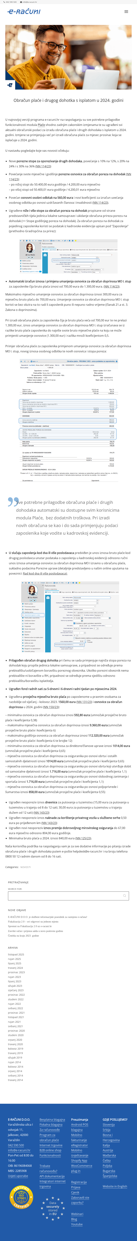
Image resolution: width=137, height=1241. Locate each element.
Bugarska (109, 1171)
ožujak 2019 (15, 1057)
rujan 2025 (14, 959)
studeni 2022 (16, 999)
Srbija (106, 1130)
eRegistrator (79, 1145)
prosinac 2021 (16, 1012)
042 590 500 (11, 2)
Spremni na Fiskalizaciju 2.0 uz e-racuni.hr (30, 926)
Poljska (107, 1166)
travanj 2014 (15, 1080)
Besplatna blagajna (52, 1120)
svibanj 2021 (15, 1026)
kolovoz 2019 (15, 1048)
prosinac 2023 (16, 972)
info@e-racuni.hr (30, 2)
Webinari (77, 1214)
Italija (106, 1145)
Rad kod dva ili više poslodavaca (44, 573)
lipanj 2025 (14, 963)
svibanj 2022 (15, 1008)
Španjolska (110, 1176)
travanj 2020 (15, 1044)
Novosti (26, 867)
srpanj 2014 (15, 1071)
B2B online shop (50, 1150)
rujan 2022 (14, 1003)
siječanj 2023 (16, 990)
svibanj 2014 (15, 1075)
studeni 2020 (16, 1035)
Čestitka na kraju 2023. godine (23, 935)
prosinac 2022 (16, 994)
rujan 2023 (14, 977)
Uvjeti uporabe (18, 1176)
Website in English (115, 1186)
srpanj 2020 (15, 1039)
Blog (74, 1219)
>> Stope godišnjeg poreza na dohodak (48, 221)
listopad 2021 (16, 1017)
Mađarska (109, 1155)
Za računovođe (50, 1130)
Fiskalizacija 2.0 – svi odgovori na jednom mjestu (33, 921)
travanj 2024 (15, 967)
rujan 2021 (14, 1021)
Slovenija (109, 1125)
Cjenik (75, 1192)
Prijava (75, 1187)
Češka (107, 1160)
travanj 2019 (15, 1053)
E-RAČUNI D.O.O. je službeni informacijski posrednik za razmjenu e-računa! (47, 917)
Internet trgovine (51, 1145)
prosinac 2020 (16, 1030)
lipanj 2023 (14, 981)
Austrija (108, 1150)
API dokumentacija (52, 1176)
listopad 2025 (16, 954)
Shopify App (79, 1160)
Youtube (77, 1224)
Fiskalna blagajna (51, 1125)
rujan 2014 (14, 1062)
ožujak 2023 (15, 985)
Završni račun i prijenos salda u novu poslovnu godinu (35, 931)
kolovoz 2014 (15, 1066)
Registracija (79, 1182)
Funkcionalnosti (50, 1155)
